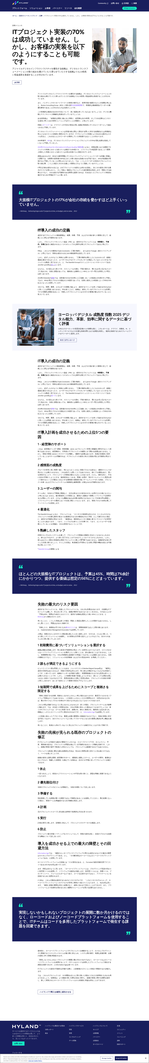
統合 (46, 1033)
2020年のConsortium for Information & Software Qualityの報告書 (60, 147)
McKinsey (41, 617)
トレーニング (121, 1037)
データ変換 (72, 1041)
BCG (49, 140)
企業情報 (96, 1033)
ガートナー (47, 125)
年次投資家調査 (77, 105)
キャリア (96, 1030)
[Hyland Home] (20, 3)
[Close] (145, 1058)
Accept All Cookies (121, 1058)
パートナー (96, 1037)
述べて (53, 265)
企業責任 (96, 1041)
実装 (70, 1030)
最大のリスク (70, 627)
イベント (120, 1033)
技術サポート (121, 1044)
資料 (118, 1041)
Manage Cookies (107, 1058)
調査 (53, 278)
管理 (70, 1033)
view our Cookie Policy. (35, 1061)
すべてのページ (98, 1044)
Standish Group (43, 549)
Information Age (89, 712)
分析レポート (49, 1030)
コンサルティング (74, 1037)
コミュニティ (121, 1030)
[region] (74, 1058)
